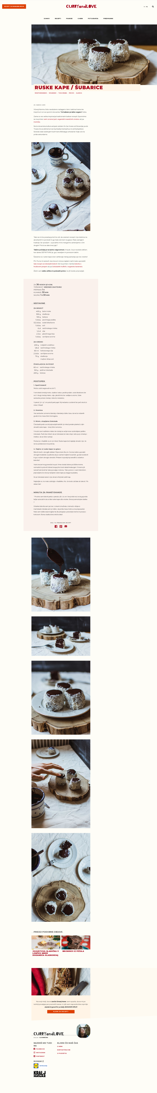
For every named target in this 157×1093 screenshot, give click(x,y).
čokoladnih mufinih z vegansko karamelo (67, 266)
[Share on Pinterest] (61, 526)
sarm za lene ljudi (50, 119)
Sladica (79, 93)
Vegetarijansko (41, 93)
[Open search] (153, 6)
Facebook (40, 1049)
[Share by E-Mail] (65, 526)
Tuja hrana (62, 93)
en (144, 6)
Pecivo (71, 93)
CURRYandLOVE (81, 6)
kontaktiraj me (63, 1050)
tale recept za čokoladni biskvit (45, 264)
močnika (37, 122)
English (36, 1037)
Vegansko (52, 93)
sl (147, 6)
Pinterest (40, 1056)
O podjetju (62, 1053)
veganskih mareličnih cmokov (68, 119)
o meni (60, 1046)
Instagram (40, 1052)
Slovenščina (43, 1037)
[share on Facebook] (56, 526)
